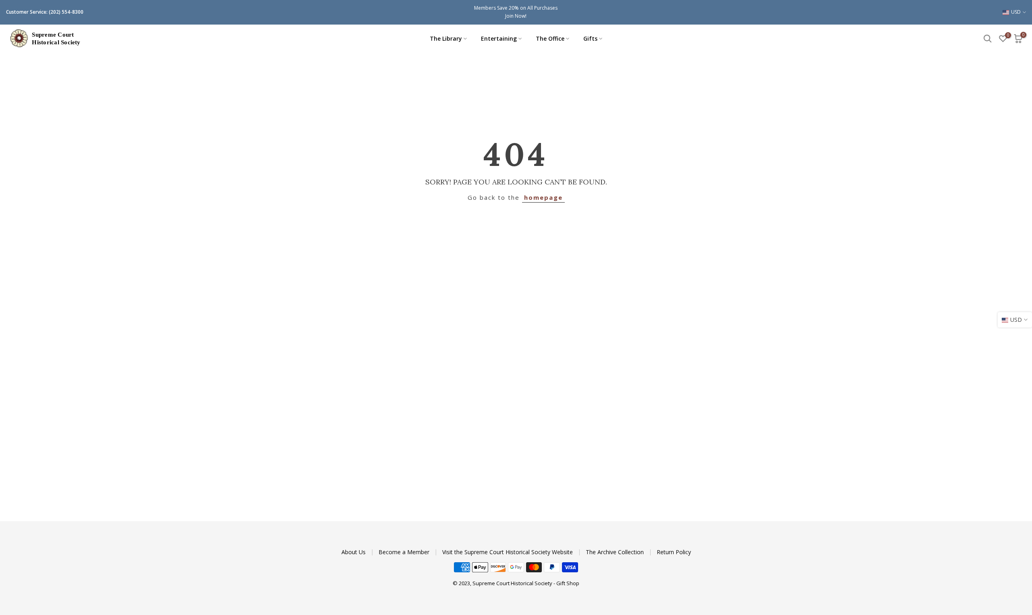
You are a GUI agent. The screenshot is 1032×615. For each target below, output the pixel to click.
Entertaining (499, 38)
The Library (446, 38)
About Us (354, 552)
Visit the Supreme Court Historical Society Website (508, 552)
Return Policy (674, 552)
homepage (543, 197)
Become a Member (405, 552)
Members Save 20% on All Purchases (516, 7)
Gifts (590, 38)
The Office (550, 38)
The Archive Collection (615, 552)
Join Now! (515, 15)
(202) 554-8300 (66, 11)
